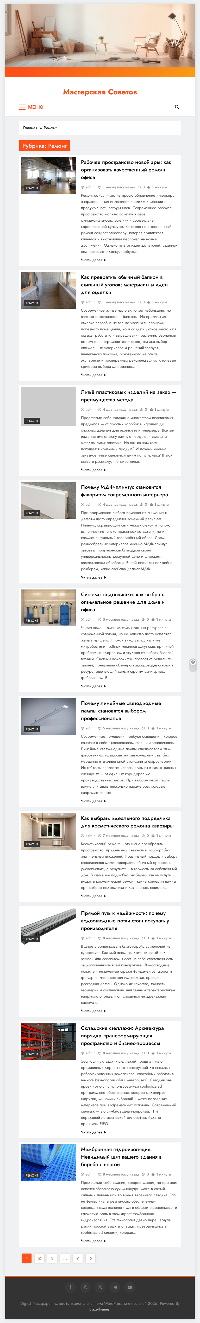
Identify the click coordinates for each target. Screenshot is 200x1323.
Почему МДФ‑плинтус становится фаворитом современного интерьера (124, 490)
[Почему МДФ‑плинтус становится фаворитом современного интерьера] (48, 500)
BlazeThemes (99, 1309)
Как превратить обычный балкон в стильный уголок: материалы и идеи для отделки (124, 284)
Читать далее (92, 259)
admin (91, 187)
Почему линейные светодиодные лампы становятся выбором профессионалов (121, 710)
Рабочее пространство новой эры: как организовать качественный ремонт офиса (126, 169)
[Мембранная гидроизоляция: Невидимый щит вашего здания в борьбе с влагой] (48, 1162)
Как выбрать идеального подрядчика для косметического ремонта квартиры (127, 822)
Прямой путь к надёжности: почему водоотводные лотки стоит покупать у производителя (125, 920)
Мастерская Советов (100, 91)
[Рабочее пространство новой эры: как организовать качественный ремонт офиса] (48, 175)
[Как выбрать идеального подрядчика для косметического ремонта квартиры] (48, 831)
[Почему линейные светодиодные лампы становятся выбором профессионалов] (48, 716)
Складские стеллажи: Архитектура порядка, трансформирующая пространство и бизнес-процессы (122, 1035)
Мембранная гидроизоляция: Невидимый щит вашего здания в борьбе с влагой (121, 1157)
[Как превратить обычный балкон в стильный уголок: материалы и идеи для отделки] (48, 290)
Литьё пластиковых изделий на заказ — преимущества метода (128, 395)
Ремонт (32, 188)
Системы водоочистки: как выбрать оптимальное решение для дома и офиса (123, 602)
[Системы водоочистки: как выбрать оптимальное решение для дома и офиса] (48, 607)
